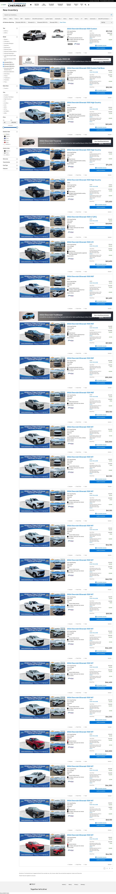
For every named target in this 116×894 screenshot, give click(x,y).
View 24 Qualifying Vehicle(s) (101, 60)
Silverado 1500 (53, 22)
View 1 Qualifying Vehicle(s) (101, 142)
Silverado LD (31, 22)
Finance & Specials (69, 5)
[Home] (3, 5)
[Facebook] (12, 1)
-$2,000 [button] (110, 39)
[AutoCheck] (77, 44)
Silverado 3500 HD (20, 22)
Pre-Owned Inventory (51, 5)
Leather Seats (49, 18)
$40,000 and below (38, 18)
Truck (17, 18)
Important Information (105, 62)
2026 (5, 18)
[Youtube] (14, 1)
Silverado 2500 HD (42, 22)
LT (82, 18)
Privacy (75, 884)
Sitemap (82, 884)
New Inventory (44, 5)
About (70, 884)
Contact (63, 884)
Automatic (58, 18)
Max (11, 120)
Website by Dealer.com (32, 884)
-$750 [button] (110, 34)
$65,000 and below (103, 18)
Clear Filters (63, 22)
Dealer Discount (93, 72)
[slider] (3, 127)
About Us (81, 5)
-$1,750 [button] (110, 337)
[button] (89, 105)
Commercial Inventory (60, 5)
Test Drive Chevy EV (36, 5)
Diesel (71, 18)
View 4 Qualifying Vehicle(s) (101, 316)
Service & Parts (76, 5)
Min (3, 120)
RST (21, 18)
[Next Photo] (64, 35)
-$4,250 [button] (110, 332)
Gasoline (28, 18)
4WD (11, 18)
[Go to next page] (112, 868)
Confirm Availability (101, 48)
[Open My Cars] (88, 5)
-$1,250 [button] (110, 113)
